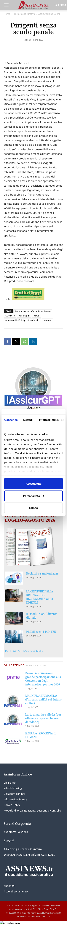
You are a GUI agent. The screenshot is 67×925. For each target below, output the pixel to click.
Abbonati (9, 886)
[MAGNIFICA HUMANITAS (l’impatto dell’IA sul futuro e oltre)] (13, 700)
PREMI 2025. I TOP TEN (41, 631)
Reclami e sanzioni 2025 (42, 573)
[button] (6, 5)
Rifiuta (33, 507)
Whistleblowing (13, 788)
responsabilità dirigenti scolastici (22, 320)
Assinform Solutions (16, 832)
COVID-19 (10, 315)
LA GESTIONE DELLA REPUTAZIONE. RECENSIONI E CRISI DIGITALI (39, 596)
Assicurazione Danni (49, 13)
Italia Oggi (24, 315)
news (36, 315)
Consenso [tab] (11, 419)
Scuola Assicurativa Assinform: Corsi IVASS (29, 854)
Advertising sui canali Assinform (23, 849)
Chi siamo (10, 782)
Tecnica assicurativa (24, 13)
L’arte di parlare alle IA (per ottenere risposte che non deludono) (43, 718)
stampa (47, 320)
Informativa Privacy (15, 799)
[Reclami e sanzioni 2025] (14, 578)
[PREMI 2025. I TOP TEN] (14, 636)
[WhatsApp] (24, 341)
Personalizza (31, 495)
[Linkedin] (33, 341)
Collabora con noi (14, 794)
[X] (16, 341)
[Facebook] (7, 341)
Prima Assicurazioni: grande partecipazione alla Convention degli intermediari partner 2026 (43, 678)
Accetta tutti (34, 483)
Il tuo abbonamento (16, 891)
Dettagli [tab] (28, 419)
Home (7, 13)
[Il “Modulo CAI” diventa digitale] (14, 618)
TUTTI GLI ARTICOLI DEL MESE (24, 650)
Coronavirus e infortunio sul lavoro (33, 311)
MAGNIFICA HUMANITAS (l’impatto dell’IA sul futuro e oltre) (43, 699)
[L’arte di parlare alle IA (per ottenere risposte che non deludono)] (13, 719)
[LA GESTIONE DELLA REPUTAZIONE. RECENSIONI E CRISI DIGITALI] (14, 595)
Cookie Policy (12, 805)
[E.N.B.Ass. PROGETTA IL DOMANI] (13, 737)
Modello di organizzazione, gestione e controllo (32, 810)
